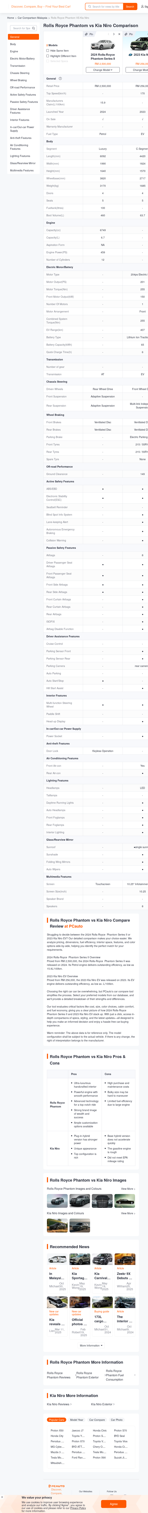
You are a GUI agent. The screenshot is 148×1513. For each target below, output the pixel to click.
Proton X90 (99, 1457)
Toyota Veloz (100, 1441)
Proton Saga (100, 1436)
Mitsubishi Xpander (62, 1463)
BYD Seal (119, 1436)
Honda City (57, 1436)
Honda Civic (100, 1430)
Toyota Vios (120, 1441)
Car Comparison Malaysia (32, 17)
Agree (114, 1504)
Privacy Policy (78, 1508)
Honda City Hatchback (127, 1446)
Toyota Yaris (79, 1436)
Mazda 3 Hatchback (62, 1452)
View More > (128, 1188)
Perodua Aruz (80, 1452)
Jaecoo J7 (78, 1430)
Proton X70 (78, 1441)
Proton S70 (120, 1430)
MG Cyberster (59, 1446)
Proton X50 (57, 1430)
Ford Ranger (79, 1457)
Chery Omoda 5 (102, 1446)
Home (10, 17)
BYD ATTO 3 (79, 1446)
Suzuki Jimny (121, 1457)
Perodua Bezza (123, 1452)
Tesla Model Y (59, 1457)
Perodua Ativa (59, 1441)
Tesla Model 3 (101, 1452)
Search (130, 6)
